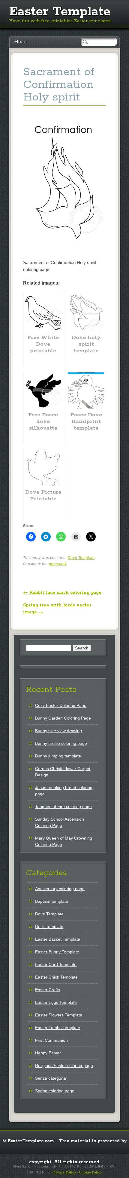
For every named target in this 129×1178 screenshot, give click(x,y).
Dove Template (81, 558)
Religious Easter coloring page (64, 1065)
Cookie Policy (90, 1172)
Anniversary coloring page (60, 888)
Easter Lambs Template (57, 1027)
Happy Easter (48, 1052)
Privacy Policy (64, 1172)
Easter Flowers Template (58, 1015)
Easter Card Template (55, 964)
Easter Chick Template (56, 977)
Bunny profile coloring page (61, 743)
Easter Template (59, 12)
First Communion (51, 1040)
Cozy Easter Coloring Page (60, 705)
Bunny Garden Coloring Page (63, 718)
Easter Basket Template (57, 939)
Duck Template (49, 926)
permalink (58, 564)
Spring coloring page (54, 1090)
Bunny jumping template (58, 756)
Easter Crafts (47, 989)
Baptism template (51, 901)
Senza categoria (50, 1078)
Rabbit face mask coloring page (62, 592)
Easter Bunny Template (57, 951)
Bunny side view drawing (58, 730)
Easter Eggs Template (56, 1002)
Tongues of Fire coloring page (63, 806)
